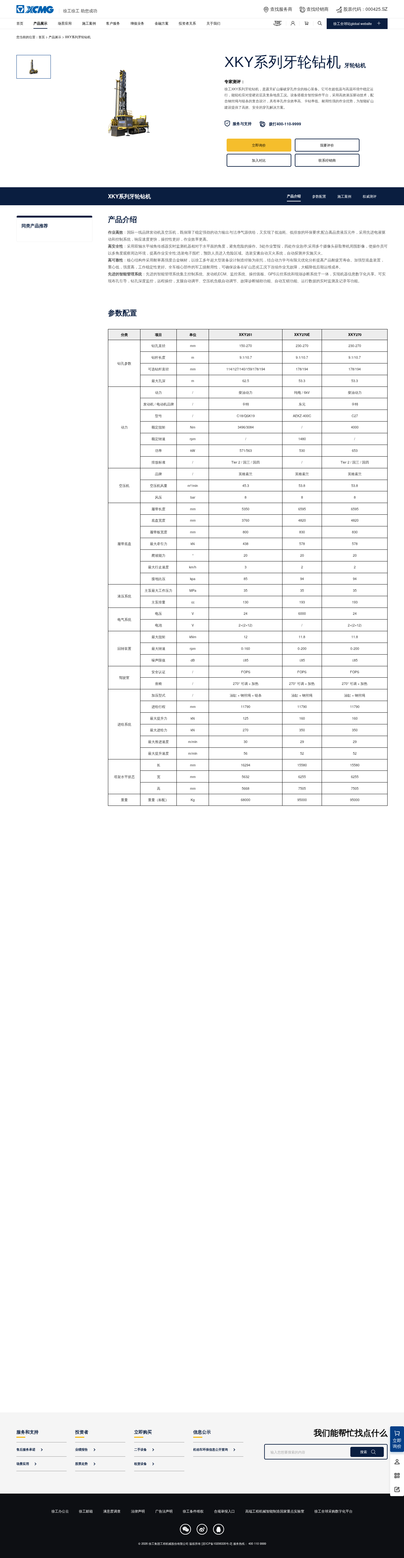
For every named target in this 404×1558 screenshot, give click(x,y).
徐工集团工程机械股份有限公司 (168, 1543)
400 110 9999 (257, 1543)
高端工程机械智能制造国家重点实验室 (274, 1510)
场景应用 (65, 23)
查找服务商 (281, 9)
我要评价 (327, 144)
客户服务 (113, 23)
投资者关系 (187, 23)
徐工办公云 (60, 1510)
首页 (19, 23)
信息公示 (202, 1432)
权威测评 (370, 196)
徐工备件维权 (193, 1510)
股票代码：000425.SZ (365, 9)
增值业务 (137, 23)
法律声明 (138, 1510)
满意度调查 (112, 1510)
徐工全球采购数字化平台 (333, 1510)
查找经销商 (317, 9)
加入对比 (259, 160)
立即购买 (143, 1432)
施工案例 (89, 23)
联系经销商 (327, 160)
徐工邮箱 (86, 1510)
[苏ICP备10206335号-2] (217, 1543)
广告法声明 (164, 1510)
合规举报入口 (224, 1510)
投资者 (81, 1432)
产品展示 (40, 23)
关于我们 (213, 23)
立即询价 (259, 144)
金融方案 (162, 23)
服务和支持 (27, 1432)
